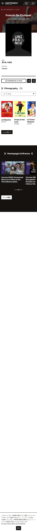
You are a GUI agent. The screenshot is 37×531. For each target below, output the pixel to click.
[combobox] (18, 94)
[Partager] (29, 81)
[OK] (18, 528)
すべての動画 (6, 197)
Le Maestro (6, 120)
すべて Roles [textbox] (7, 94)
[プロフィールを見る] (33, 3)
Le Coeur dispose (31, 121)
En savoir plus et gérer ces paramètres (13, 523)
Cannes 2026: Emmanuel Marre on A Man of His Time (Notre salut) (12, 179)
